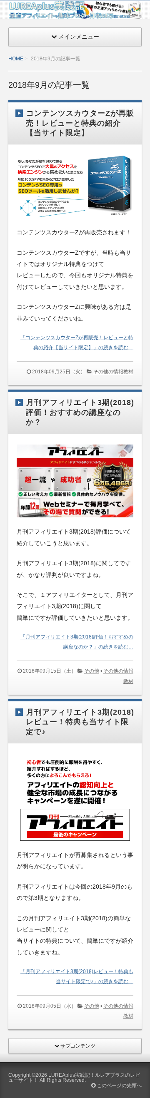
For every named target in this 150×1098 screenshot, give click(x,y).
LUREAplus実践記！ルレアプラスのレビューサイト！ (74, 1077)
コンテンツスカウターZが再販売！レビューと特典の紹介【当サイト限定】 (80, 123)
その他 (91, 671)
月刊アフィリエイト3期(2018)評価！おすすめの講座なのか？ (80, 412)
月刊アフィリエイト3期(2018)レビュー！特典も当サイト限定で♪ (80, 722)
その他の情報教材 (113, 372)
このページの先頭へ (118, 1085)
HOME (15, 59)
